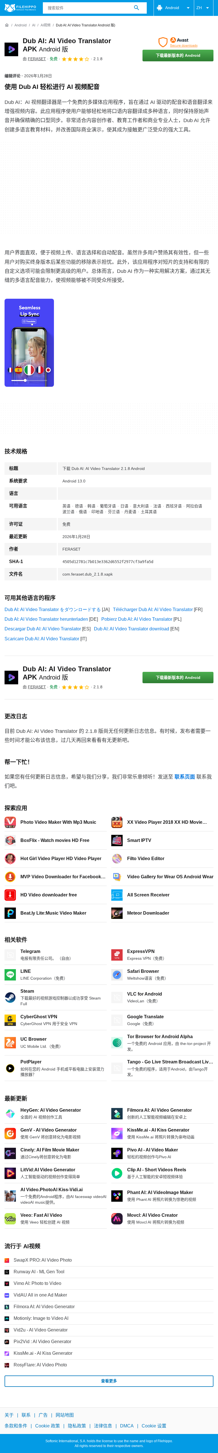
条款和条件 (16, 1425)
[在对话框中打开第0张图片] (29, 343)
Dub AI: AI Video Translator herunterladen (46, 619)
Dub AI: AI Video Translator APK (67, 673)
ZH (199, 7)
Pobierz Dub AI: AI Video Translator (136, 619)
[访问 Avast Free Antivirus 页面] (177, 42)
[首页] (7, 25)
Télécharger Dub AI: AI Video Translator (153, 609)
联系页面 (185, 777)
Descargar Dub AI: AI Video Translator (43, 628)
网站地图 (65, 1415)
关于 (9, 1415)
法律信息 (103, 1425)
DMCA (127, 1425)
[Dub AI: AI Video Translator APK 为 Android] (11, 49)
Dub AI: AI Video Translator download (131, 628)
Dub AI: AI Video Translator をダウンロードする (53, 609)
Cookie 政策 (47, 1425)
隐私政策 (77, 1425)
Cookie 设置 (154, 1425)
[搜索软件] (136, 8)
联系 (26, 1415)
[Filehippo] (20, 8)
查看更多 (109, 1381)
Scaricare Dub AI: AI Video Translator (42, 638)
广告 (43, 1415)
